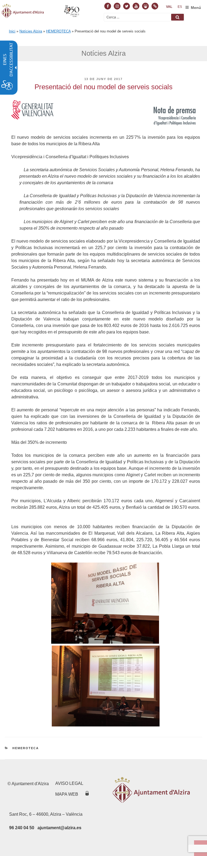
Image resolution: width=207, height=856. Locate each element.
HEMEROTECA (58, 31)
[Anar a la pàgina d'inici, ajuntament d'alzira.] (41, 12)
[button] (177, 17)
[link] (169, 7)
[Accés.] (87, 794)
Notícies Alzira (30, 31)
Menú (196, 7)
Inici (12, 31)
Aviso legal (69, 783)
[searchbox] (144, 17)
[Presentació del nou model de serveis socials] (105, 642)
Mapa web (66, 794)
